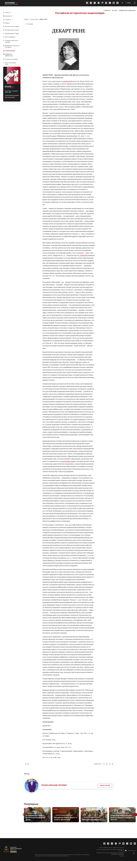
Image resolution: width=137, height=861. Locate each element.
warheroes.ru (114, 854)
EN (122, 2)
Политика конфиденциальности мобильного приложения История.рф (110, 850)
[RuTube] (102, 3)
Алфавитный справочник (127, 10)
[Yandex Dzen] (114, 3)
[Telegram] (91, 3)
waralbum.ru (121, 854)
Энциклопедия (34, 19)
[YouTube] (106, 3)
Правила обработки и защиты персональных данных (111, 847)
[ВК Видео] (98, 3)
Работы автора (105, 785)
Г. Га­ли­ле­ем (82, 255)
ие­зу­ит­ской (67, 81)
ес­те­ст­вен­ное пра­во (67, 461)
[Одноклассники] (110, 3)
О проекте (107, 10)
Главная (26, 19)
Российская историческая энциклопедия (79, 13)
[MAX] (87, 3)
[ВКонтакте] (95, 3)
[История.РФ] (11, 3)
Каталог (114, 10)
